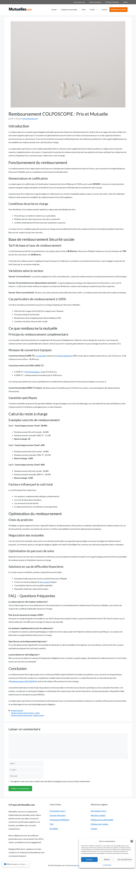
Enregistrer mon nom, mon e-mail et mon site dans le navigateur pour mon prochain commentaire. (51, 781)
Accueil (54, 10)
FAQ (51, 824)
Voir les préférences (125, 859)
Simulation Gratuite (118, 9)
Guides (125, 2)
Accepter (89, 859)
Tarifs (83, 10)
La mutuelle (41, 356)
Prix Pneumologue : (33, 372)
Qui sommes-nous (79, 2)
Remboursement (17, 710)
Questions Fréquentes (112, 2)
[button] (132, 841)
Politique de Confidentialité (102, 820)
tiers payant (45, 582)
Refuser (107, 859)
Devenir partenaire (95, 2)
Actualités (54, 828)
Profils (92, 10)
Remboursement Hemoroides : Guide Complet (27, 715)
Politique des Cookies (99, 824)
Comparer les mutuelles (69, 10)
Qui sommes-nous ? (58, 811)
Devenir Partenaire (58, 815)
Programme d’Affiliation (59, 820)
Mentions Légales (98, 815)
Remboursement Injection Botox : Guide (25, 713)
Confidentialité (107, 865)
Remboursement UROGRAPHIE (23, 681)
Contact (104, 10)
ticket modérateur (64, 356)
